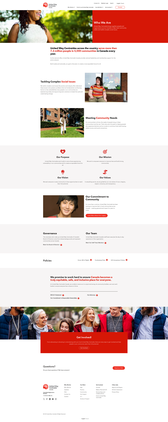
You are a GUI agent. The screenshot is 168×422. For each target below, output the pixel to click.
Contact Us (96, 3)
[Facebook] (47, 399)
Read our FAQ (119, 368)
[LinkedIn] (50, 399)
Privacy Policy (115, 392)
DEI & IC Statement (55, 295)
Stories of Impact (84, 398)
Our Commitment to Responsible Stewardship (63, 298)
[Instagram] (56, 399)
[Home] (50, 5)
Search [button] (111, 3)
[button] (71, 7)
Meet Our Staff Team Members (95, 242)
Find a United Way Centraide (101, 396)
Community (83, 392)
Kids (81, 387)
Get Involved (84, 348)
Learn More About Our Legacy (97, 215)
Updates (66, 389)
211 (81, 396)
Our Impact (83, 394)
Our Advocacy (91, 295)
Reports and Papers (117, 387)
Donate (120, 7)
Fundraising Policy (100, 260)
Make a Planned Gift (101, 389)
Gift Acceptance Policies (118, 260)
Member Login (104, 3)
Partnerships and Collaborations (100, 392)
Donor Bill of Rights (83, 260)
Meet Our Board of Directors (51, 244)
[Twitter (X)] (44, 399)
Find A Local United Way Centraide (85, 7)
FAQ (65, 392)
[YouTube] (53, 399)
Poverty (82, 389)
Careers (66, 396)
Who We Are (67, 387)
